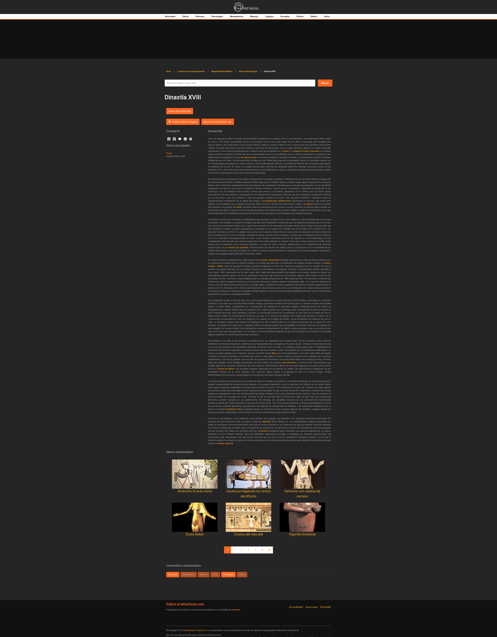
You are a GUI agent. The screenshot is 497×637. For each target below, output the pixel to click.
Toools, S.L (201, 630)
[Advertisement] (248, 39)
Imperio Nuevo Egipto (248, 71)
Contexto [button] (172, 574)
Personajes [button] (228, 574)
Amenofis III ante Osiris (194, 491)
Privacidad (325, 607)
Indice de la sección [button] (179, 111)
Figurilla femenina (302, 534)
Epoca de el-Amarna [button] (215, 121)
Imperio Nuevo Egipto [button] (184, 121)
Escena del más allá (248, 534)
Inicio (168, 71)
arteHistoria (188, 630)
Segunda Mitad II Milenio (221, 71)
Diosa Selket (195, 534)
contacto (235, 609)
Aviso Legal (311, 607)
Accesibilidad (296, 607)
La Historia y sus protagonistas (191, 71)
